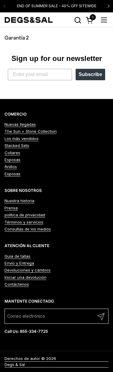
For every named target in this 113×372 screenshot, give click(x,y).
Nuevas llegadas (20, 124)
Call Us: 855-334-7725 (26, 331)
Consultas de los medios (28, 229)
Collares (12, 152)
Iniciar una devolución (25, 277)
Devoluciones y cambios (28, 270)
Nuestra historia (19, 200)
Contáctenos (17, 284)
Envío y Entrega (19, 263)
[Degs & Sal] (29, 20)
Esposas (12, 159)
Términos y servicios (24, 222)
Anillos (11, 166)
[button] (77, 20)
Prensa (11, 207)
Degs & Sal (15, 364)
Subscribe (90, 74)
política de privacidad (25, 214)
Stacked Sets (17, 145)
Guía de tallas (17, 256)
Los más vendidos (22, 138)
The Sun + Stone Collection (31, 131)
